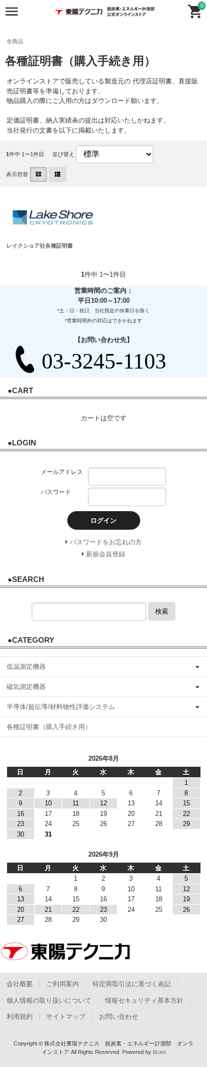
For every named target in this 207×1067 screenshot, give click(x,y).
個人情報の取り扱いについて (49, 1000)
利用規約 (20, 1016)
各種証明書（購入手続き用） (49, 727)
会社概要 (20, 984)
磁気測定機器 (26, 686)
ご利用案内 (62, 984)
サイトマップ (65, 1016)
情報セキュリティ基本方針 (144, 1000)
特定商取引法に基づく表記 (131, 984)
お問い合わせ (118, 1016)
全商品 (15, 41)
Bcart (159, 1052)
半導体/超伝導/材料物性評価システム (61, 706)
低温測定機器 (26, 666)
